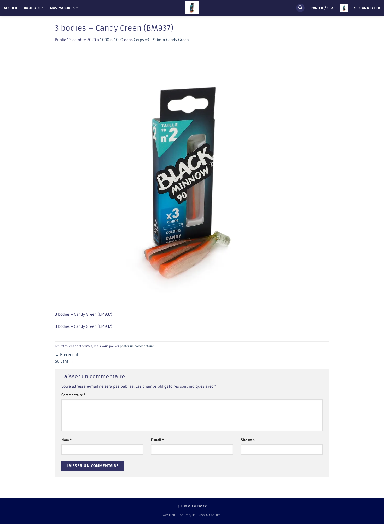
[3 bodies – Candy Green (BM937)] (185, 179)
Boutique (32, 7)
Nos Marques (62, 7)
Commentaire (73, 394)
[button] (329, 8)
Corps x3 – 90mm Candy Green (161, 39)
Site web (248, 439)
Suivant (64, 361)
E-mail (157, 439)
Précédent (66, 354)
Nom (66, 439)
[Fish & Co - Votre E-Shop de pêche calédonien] (192, 8)
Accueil (11, 7)
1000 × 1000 (111, 39)
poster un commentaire (137, 346)
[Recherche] (300, 8)
